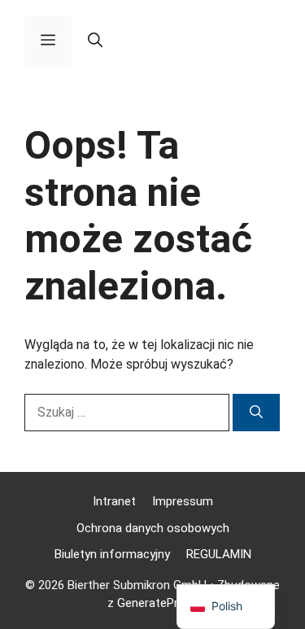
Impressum (182, 501)
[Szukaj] (256, 412)
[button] (95, 40)
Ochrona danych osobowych (152, 528)
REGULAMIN (218, 554)
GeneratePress (157, 603)
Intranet (114, 501)
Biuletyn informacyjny (112, 554)
